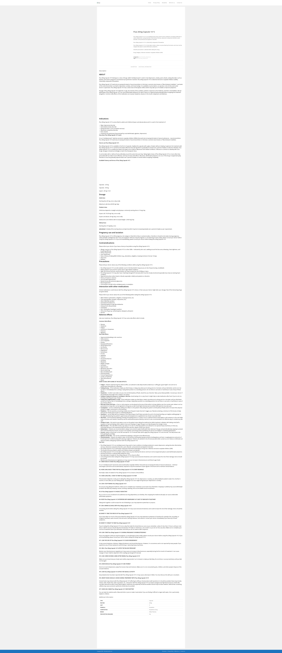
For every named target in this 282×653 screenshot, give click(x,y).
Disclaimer (164, 651)
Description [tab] (134, 66)
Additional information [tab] (145, 66)
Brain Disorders (142, 57)
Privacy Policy (170, 651)
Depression (148, 57)
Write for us (177, 651)
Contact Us (183, 651)
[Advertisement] (141, 20)
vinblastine (120, 304)
